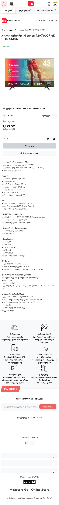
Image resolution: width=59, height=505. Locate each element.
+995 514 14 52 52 (45, 20)
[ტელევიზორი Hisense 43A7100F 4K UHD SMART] (29, 73)
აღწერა (8, 10)
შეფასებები (24, 10)
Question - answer (46, 10)
